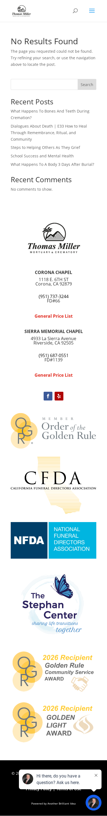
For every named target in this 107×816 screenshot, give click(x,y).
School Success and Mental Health (42, 155)
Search (87, 84)
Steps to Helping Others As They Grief (45, 147)
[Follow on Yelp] (59, 396)
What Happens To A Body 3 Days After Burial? (52, 164)
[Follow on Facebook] (48, 396)
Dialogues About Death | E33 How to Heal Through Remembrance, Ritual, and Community (49, 132)
